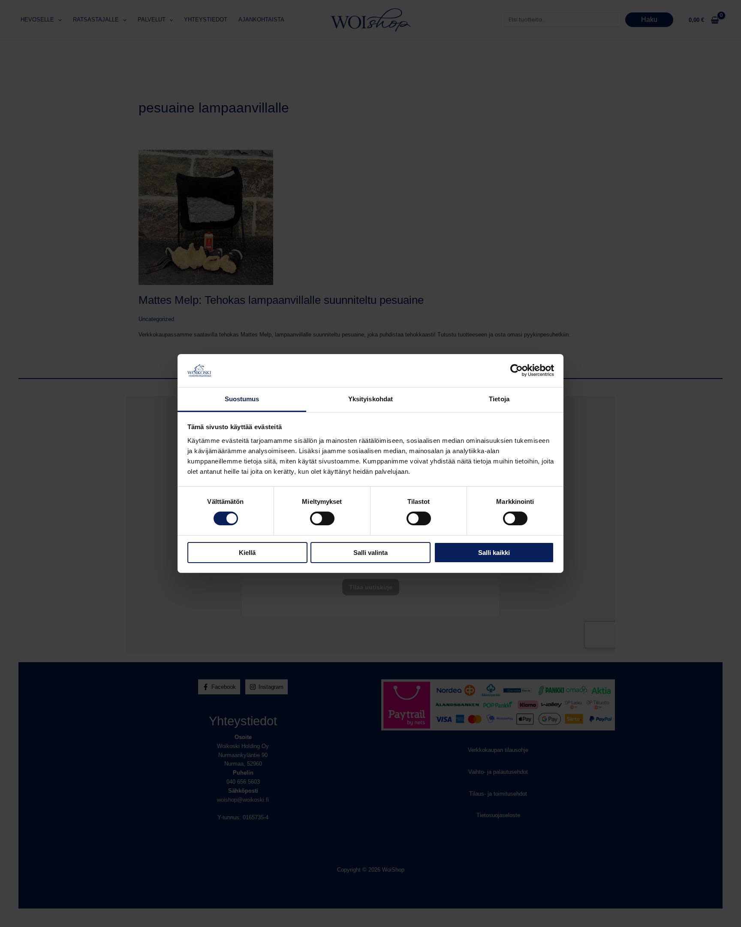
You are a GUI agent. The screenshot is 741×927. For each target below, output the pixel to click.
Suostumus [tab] (242, 399)
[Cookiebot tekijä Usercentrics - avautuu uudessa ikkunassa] (516, 370)
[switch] (322, 518)
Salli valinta (370, 552)
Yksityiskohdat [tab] (370, 399)
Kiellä (247, 552)
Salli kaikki (494, 552)
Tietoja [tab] (499, 399)
